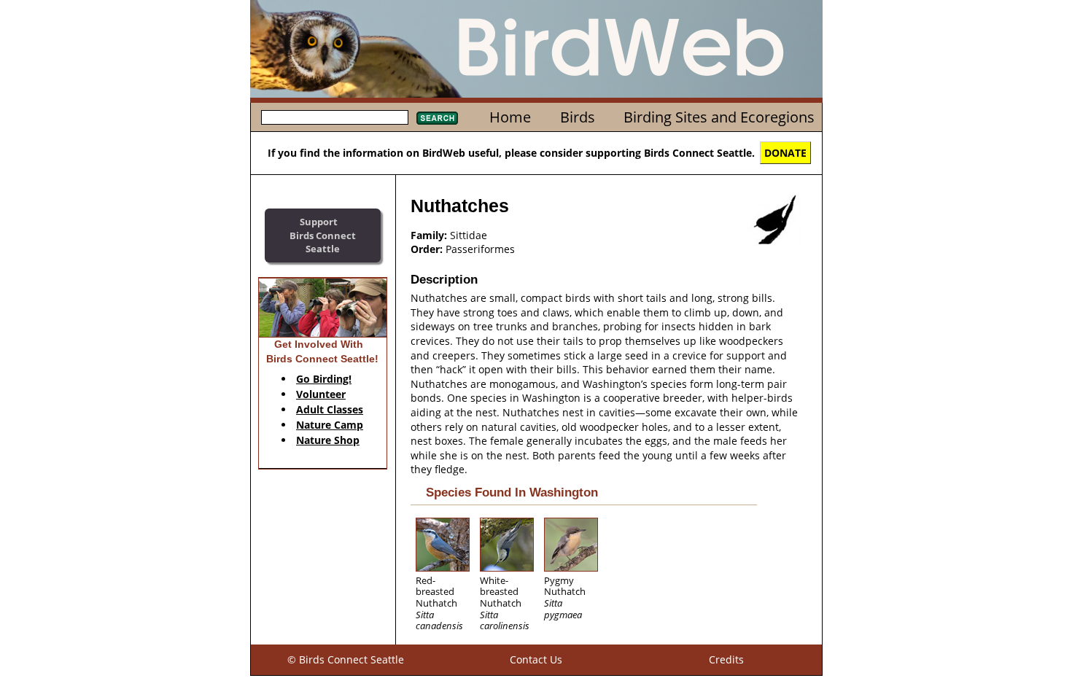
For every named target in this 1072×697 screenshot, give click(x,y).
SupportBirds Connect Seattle (323, 235)
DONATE (785, 153)
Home (510, 117)
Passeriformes (480, 249)
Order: (427, 249)
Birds (577, 117)
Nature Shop (328, 440)
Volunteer (321, 394)
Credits (726, 659)
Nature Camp (329, 425)
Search (437, 118)
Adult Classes (329, 409)
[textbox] (334, 117)
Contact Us (536, 659)
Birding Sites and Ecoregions (719, 117)
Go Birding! (323, 379)
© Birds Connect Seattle (345, 659)
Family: (429, 235)
